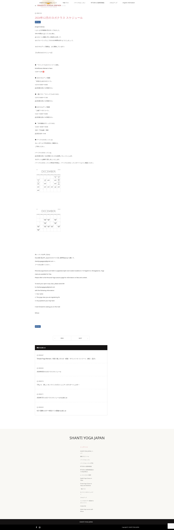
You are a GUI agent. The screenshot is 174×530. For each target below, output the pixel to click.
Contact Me (83, 506)
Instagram (39, 527)
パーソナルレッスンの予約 (86, 463)
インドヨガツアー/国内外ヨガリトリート (87, 502)
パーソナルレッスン (79, 3)
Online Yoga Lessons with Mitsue (86, 510)
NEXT (80, 338)
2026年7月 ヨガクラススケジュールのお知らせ (52, 398)
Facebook (36, 527)
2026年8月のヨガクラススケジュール (49, 372)
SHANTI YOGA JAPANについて (86, 452)
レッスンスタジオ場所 (85, 475)
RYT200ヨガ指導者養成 (97, 3)
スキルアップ (113, 3)
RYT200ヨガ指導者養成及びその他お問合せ (87, 471)
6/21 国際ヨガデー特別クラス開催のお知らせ (51, 411)
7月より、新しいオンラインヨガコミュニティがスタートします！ (58, 385)
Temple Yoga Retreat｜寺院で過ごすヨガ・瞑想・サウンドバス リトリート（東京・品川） (66, 359)
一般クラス (65, 3)
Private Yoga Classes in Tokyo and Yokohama (86, 484)
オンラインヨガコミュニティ (86, 493)
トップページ (84, 447)
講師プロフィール (84, 456)
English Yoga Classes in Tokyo (86, 479)
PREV (62, 338)
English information (129, 3)
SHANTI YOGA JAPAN (87, 437)
